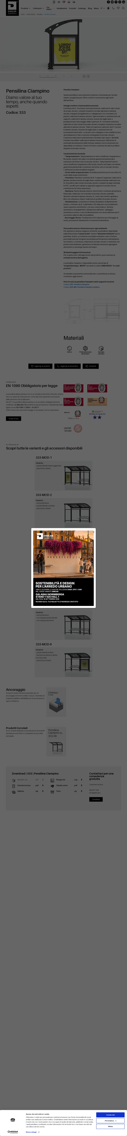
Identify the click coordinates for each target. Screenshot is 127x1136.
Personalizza (109, 1120)
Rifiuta (110, 1126)
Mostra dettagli (31, 1132)
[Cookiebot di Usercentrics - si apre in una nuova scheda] (13, 1132)
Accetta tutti (110, 1115)
